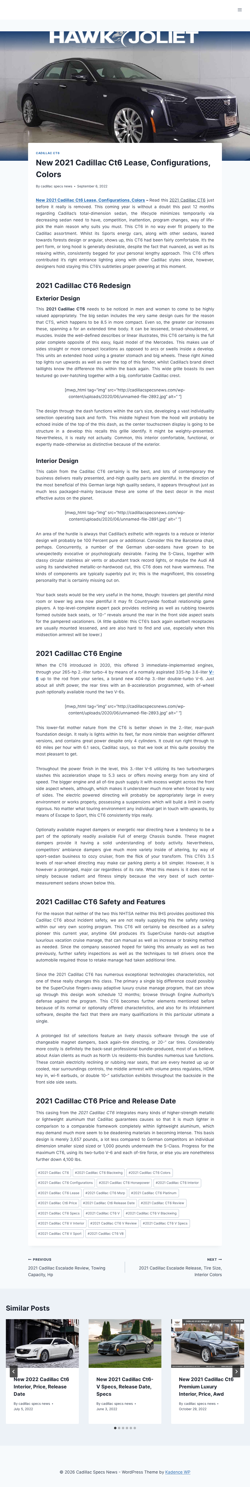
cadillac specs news (56, 186)
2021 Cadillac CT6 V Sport (60, 1233)
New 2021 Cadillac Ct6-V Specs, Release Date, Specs (124, 1386)
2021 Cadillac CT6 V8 (106, 1233)
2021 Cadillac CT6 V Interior (61, 1223)
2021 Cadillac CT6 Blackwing (99, 1173)
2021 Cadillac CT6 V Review (113, 1223)
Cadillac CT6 (48, 153)
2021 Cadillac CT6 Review (162, 1203)
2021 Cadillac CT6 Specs (59, 1213)
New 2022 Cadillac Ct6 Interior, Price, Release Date (41, 1386)
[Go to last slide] (14, 1371)
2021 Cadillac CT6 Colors (149, 1173)
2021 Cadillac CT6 (53, 1173)
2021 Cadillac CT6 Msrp (105, 1193)
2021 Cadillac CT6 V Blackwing (151, 1213)
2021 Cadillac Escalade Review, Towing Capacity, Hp (66, 1267)
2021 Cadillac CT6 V (103, 1213)
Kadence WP (177, 1472)
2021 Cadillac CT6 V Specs (165, 1223)
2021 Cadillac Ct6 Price (57, 1203)
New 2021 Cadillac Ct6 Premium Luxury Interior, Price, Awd (206, 1386)
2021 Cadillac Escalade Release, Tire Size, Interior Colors (180, 1267)
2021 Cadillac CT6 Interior (177, 1183)
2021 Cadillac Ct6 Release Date (109, 1203)
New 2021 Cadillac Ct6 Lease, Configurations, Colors (90, 200)
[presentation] (42, 1343)
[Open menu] (239, 9)
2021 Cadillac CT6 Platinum (154, 1193)
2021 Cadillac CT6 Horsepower (124, 1183)
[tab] (115, 1428)
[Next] (236, 1371)
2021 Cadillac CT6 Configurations (65, 1183)
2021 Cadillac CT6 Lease (58, 1193)
